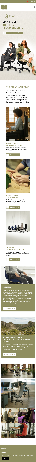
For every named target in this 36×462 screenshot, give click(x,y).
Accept (5, 458)
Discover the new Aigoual (14, 33)
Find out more (14, 155)
